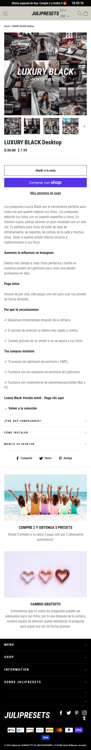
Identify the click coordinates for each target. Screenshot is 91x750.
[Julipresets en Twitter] (68, 712)
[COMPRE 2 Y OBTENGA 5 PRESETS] (45, 497)
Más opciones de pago (45, 193)
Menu (9, 645)
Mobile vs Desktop (19, 444)
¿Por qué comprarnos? (22, 420)
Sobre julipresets (22, 682)
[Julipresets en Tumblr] (84, 717)
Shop (9, 657)
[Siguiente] (84, 126)
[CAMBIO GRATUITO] (45, 574)
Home (7, 26)
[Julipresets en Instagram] (84, 712)
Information (16, 669)
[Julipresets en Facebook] (61, 712)
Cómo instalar (16, 432)
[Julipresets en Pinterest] (76, 712)
